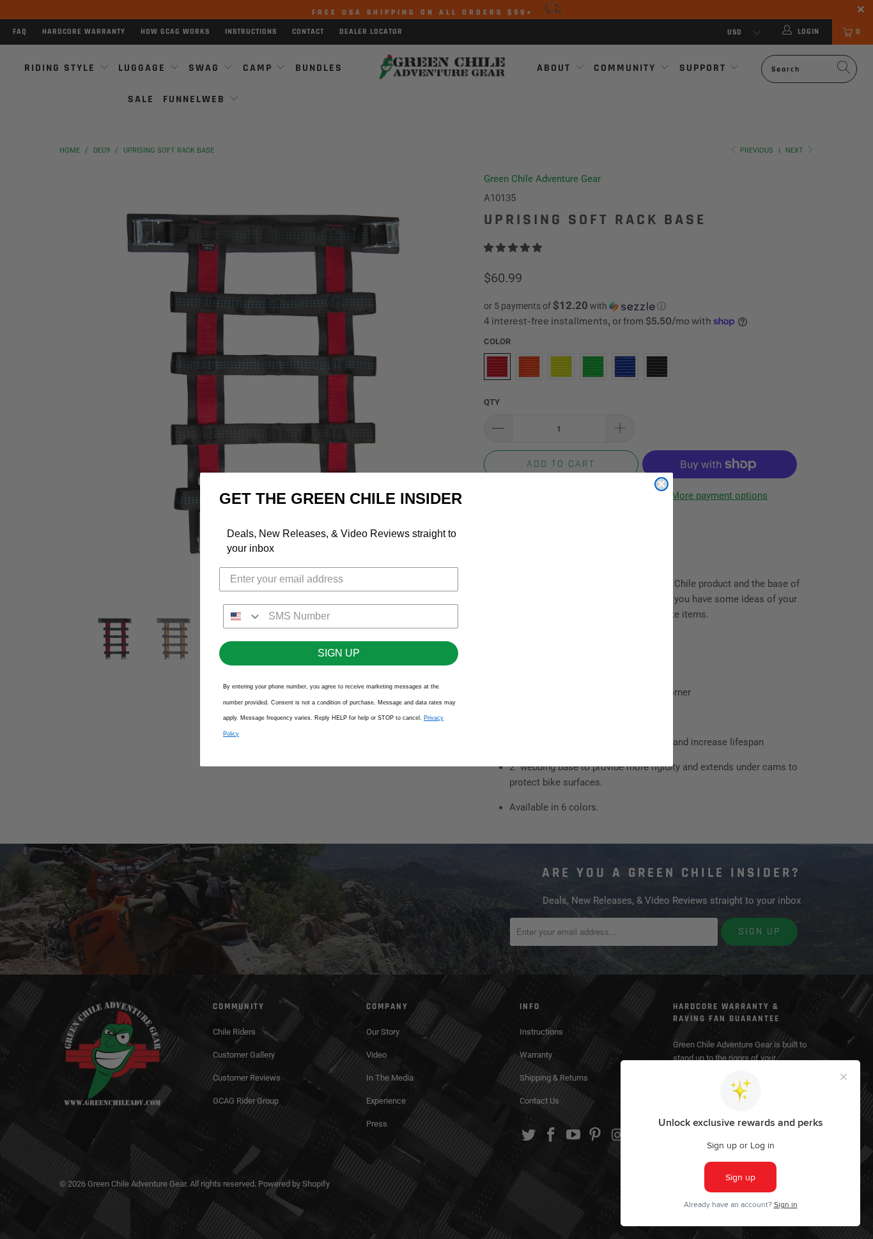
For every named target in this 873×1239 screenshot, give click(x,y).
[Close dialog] (661, 484)
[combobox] (243, 616)
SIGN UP (339, 653)
